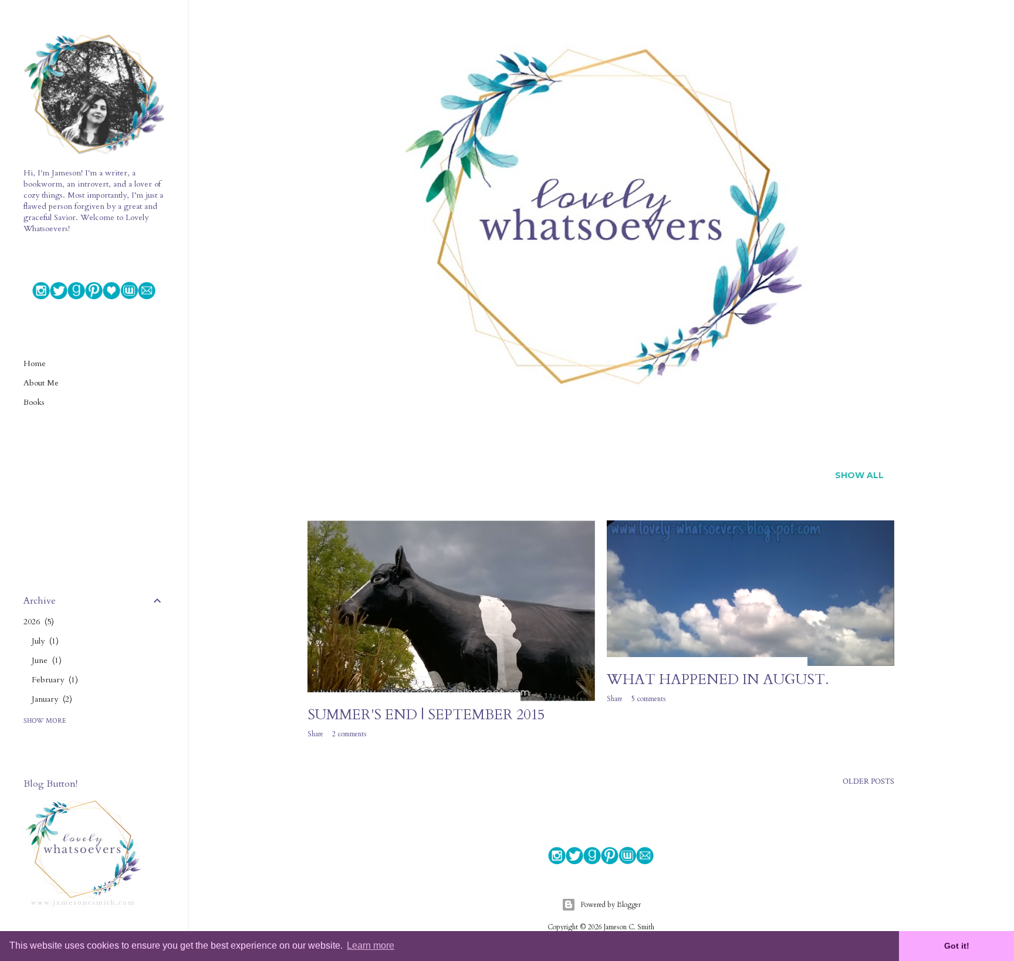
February (53, 679)
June (45, 660)
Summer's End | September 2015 (426, 715)
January (50, 699)
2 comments (349, 734)
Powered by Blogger (610, 904)
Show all (859, 475)
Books (34, 402)
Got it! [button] (956, 945)
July (44, 641)
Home (34, 363)
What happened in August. (718, 679)
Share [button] (315, 734)
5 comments (648, 698)
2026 (37, 621)
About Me (41, 382)
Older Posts (868, 781)
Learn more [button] (370, 945)
